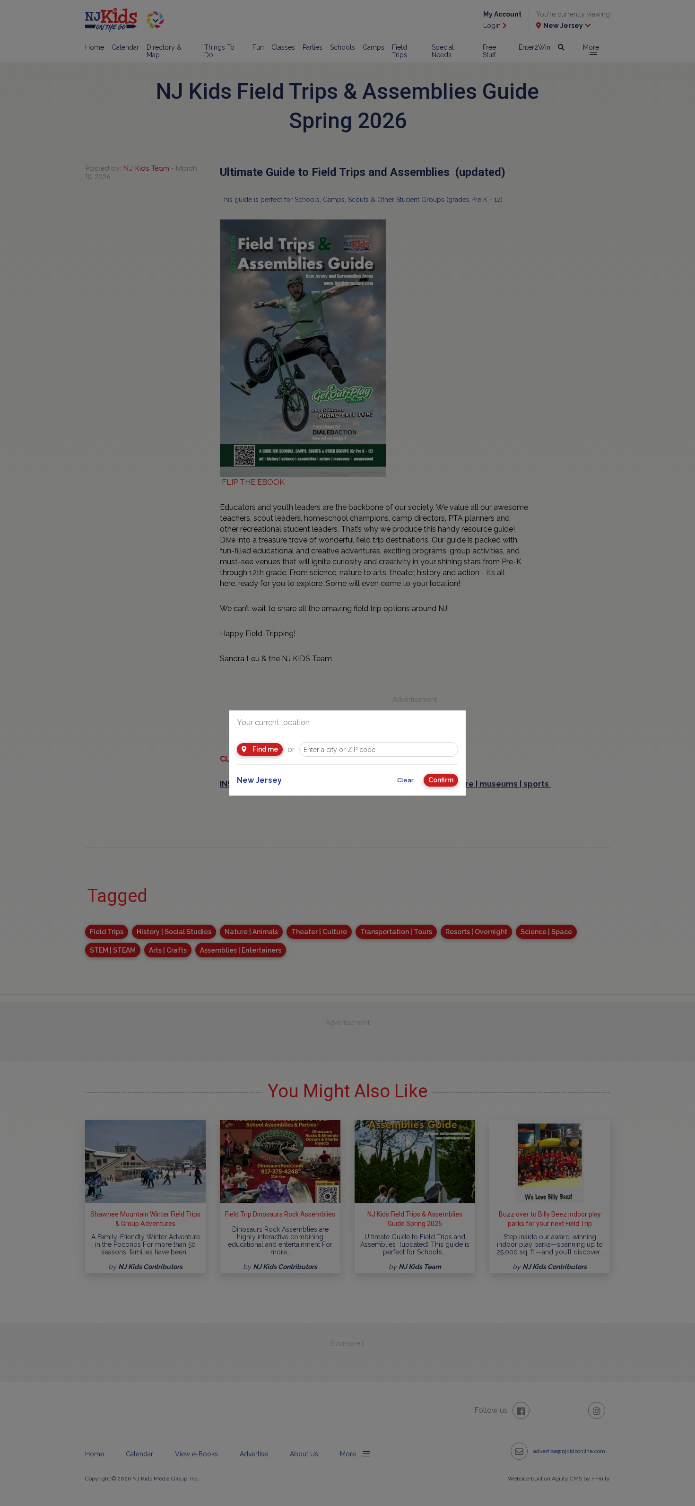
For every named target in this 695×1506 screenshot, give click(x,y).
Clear (405, 780)
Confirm (440, 780)
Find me (264, 749)
